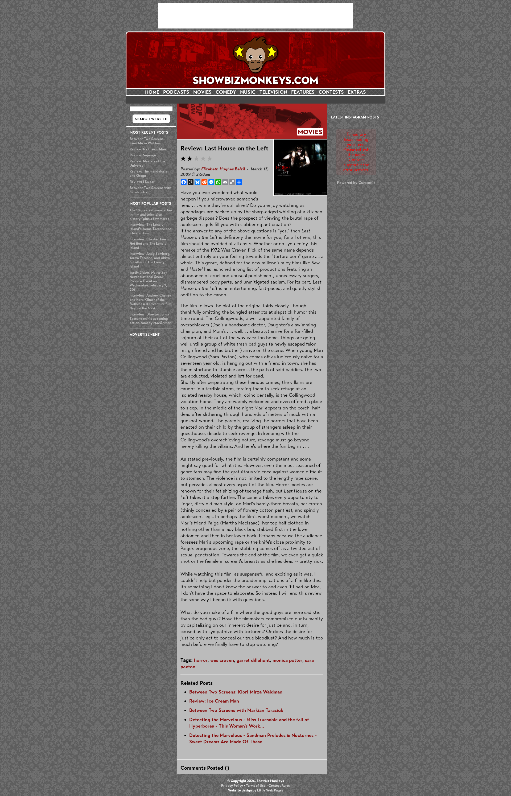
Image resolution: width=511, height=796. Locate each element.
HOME (152, 92)
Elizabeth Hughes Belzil (223, 168)
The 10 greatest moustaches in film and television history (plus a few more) (151, 214)
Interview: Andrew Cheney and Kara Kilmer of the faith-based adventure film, (151, 301)
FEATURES (303, 92)
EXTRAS (357, 92)
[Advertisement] (255, 16)
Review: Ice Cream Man (148, 149)
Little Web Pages (270, 790)
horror (201, 660)
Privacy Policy (232, 785)
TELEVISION (273, 92)
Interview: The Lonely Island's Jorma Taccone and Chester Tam (151, 229)
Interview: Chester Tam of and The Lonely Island (150, 243)
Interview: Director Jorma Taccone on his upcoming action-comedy (150, 318)
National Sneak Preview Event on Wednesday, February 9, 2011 (148, 281)
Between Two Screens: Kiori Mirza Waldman (147, 141)
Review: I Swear (142, 182)
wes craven (222, 660)
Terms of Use (256, 785)
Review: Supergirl (144, 155)
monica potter (287, 660)
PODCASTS (176, 92)
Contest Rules (279, 785)
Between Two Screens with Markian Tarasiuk (236, 710)
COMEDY (226, 92)
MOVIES (202, 92)
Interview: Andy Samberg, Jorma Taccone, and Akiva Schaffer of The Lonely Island (150, 260)
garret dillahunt (253, 660)
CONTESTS (331, 92)
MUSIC (248, 92)
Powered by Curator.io (356, 182)
